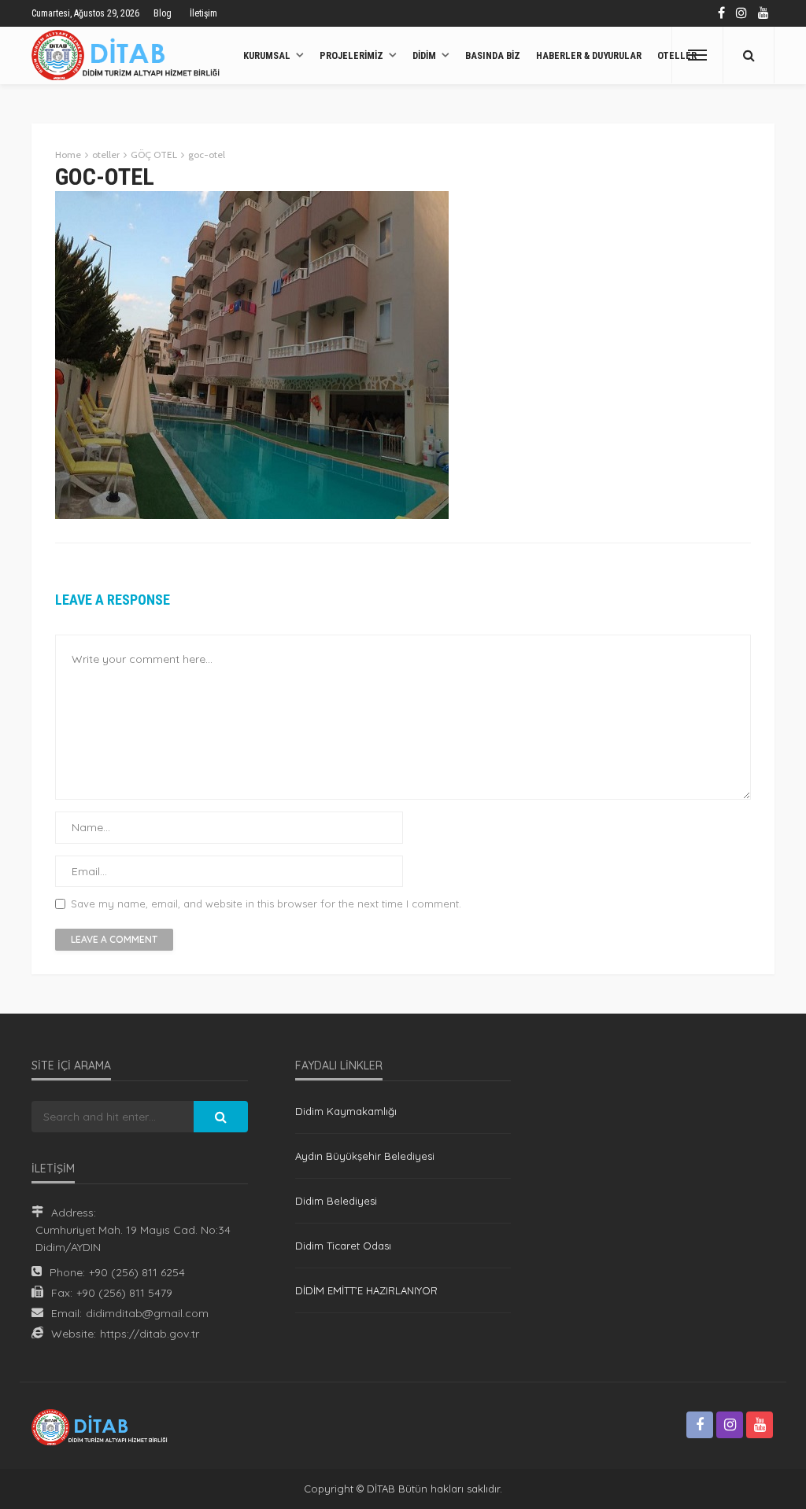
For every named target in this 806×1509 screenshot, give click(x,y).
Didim (424, 55)
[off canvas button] (697, 55)
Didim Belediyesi (336, 1200)
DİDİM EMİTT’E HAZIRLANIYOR (366, 1290)
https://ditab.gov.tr (149, 1334)
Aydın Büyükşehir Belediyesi (364, 1156)
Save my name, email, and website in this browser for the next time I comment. (266, 904)
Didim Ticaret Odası (343, 1245)
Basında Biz (492, 55)
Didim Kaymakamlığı (346, 1111)
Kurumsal (266, 55)
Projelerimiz (351, 55)
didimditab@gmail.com (147, 1313)
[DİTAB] (129, 55)
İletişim (203, 13)
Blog (162, 13)
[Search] (748, 55)
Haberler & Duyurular (588, 55)
